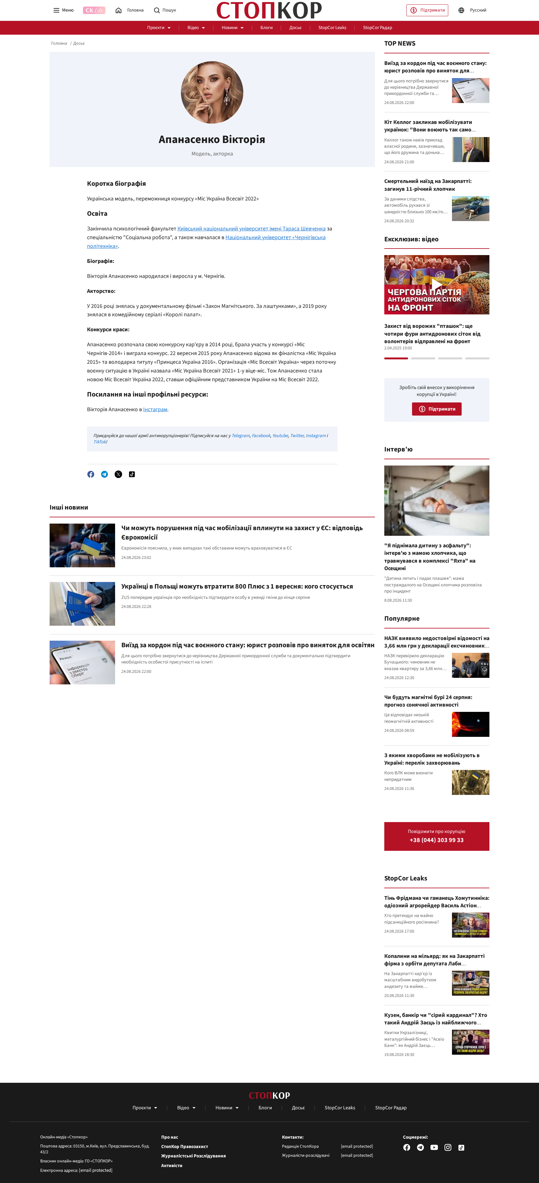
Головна (59, 43)
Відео (193, 27)
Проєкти (155, 27)
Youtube (280, 435)
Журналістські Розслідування (193, 1156)
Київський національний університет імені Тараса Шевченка (251, 229)
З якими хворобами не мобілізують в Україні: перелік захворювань (432, 759)
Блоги (266, 27)
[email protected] (96, 1170)
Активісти (171, 1166)
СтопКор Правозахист (184, 1147)
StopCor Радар (377, 27)
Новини (229, 27)
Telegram (240, 435)
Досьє (295, 27)
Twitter (296, 435)
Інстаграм (155, 409)
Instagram (316, 435)
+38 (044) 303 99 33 (437, 840)
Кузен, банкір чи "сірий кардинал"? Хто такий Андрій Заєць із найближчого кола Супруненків (435, 1022)
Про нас (169, 1137)
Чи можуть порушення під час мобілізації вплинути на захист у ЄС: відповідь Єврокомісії (242, 532)
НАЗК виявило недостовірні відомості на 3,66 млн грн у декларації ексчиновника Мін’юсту (436, 646)
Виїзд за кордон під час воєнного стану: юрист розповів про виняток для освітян (248, 645)
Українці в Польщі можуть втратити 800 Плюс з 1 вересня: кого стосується (237, 586)
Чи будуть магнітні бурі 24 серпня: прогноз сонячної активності (428, 701)
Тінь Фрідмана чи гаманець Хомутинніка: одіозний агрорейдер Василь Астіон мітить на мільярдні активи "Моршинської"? (436, 909)
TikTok (99, 442)
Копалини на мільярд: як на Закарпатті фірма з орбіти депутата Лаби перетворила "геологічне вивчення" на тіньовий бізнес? (435, 967)
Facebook (261, 435)
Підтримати (432, 10)
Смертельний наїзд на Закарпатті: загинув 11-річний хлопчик (428, 185)
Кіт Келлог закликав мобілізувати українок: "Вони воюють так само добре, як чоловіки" (428, 129)
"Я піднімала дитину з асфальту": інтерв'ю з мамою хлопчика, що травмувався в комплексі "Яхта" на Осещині (429, 557)
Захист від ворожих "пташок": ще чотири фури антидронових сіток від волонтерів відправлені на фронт (432, 333)
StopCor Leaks (332, 27)
